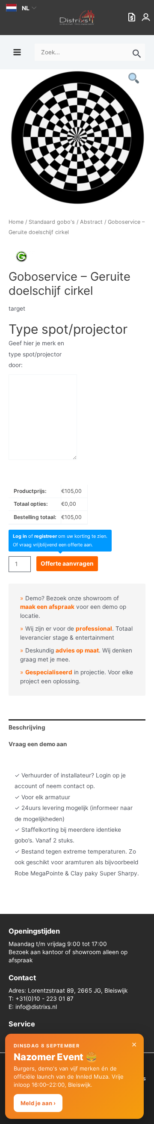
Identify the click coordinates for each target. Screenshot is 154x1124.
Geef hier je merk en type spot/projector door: (36, 354)
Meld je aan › (38, 1103)
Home (16, 222)
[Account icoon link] (147, 17)
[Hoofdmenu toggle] (17, 52)
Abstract (91, 222)
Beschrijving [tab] (27, 727)
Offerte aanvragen (67, 563)
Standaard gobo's (52, 222)
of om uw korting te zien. (60, 536)
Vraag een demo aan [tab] (38, 744)
